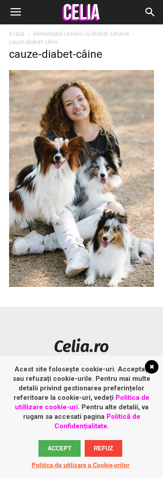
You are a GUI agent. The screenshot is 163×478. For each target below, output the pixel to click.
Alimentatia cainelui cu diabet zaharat (81, 33)
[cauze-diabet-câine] (81, 284)
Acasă (16, 33)
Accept (60, 448)
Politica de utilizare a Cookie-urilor (80, 465)
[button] (150, 12)
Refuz (103, 448)
